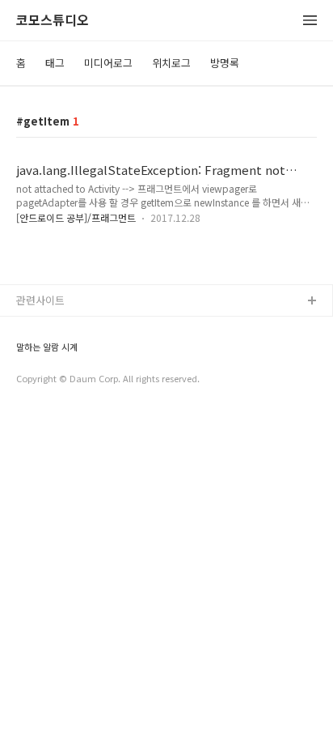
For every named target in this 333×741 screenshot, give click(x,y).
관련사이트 (40, 300)
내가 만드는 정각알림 (64, 327)
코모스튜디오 (52, 20)
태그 (55, 62)
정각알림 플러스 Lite (63, 379)
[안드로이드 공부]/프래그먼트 (76, 217)
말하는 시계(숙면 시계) (67, 353)
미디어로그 (108, 62)
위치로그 (171, 62)
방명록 (224, 62)
